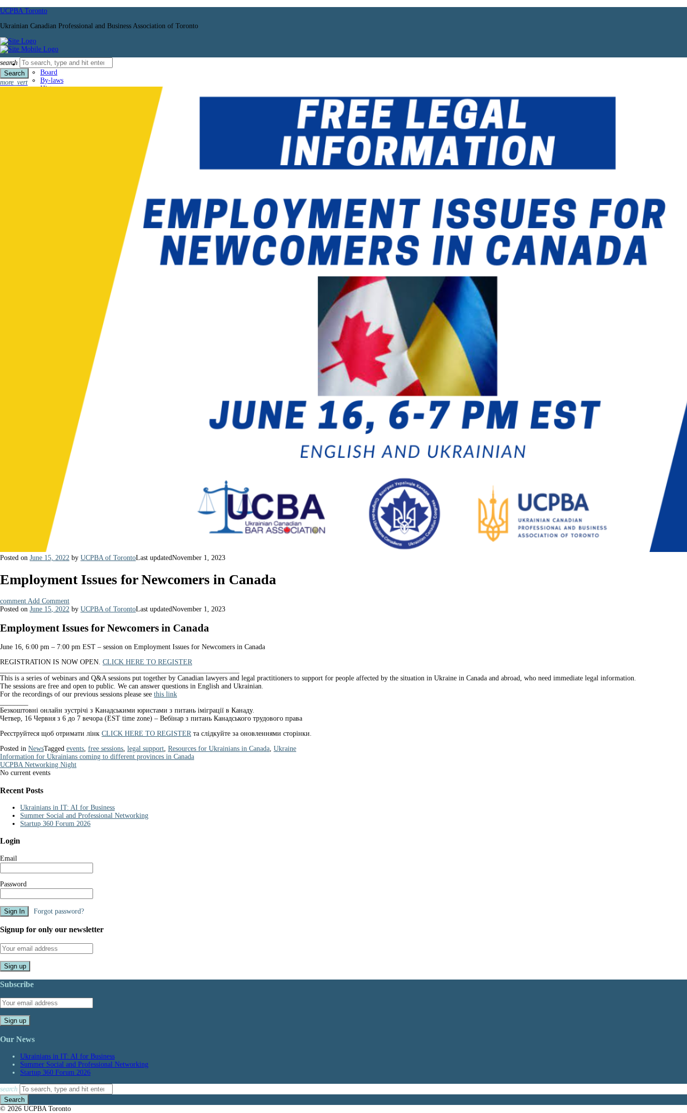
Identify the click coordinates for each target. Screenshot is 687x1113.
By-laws (51, 80)
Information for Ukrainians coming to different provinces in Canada (97, 756)
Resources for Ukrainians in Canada (219, 748)
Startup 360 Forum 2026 (55, 823)
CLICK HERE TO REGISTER (147, 662)
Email (8, 858)
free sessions (105, 748)
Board (48, 72)
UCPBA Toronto (23, 11)
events (75, 748)
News (36, 748)
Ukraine (285, 748)
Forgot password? (59, 911)
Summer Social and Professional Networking (84, 815)
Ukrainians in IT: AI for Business (67, 807)
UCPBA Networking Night (38, 765)
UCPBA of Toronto (108, 558)
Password (13, 884)
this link (165, 694)
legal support (145, 748)
